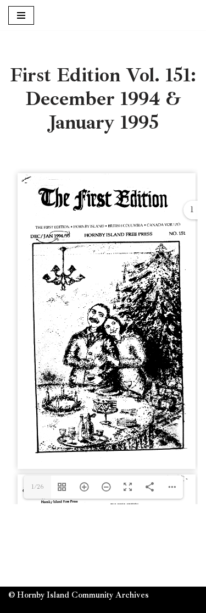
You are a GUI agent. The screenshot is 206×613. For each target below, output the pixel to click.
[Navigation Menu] (21, 15)
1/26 (37, 487)
